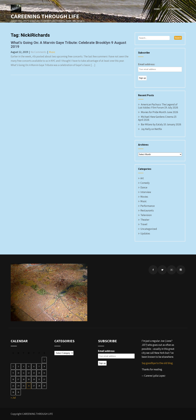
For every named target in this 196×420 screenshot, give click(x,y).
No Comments (38, 52)
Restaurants (147, 210)
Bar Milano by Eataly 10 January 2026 (161, 124)
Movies (144, 196)
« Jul (13, 397)
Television (146, 215)
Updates (145, 233)
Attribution (174, 9)
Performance (147, 206)
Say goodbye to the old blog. (157, 363)
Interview (145, 192)
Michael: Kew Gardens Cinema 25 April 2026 (157, 118)
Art (142, 178)
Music (52, 52)
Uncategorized (148, 229)
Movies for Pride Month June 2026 (159, 112)
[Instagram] (180, 269)
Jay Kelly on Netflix (151, 129)
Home (157, 9)
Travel (143, 224)
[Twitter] (162, 269)
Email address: (146, 64)
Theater (144, 219)
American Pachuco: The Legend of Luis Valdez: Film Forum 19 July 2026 (158, 106)
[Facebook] (153, 269)
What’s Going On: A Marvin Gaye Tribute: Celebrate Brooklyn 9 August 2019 (68, 44)
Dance (143, 187)
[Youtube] (171, 269)
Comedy (145, 183)
